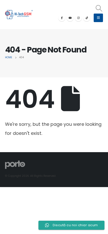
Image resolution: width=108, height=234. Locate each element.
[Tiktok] (86, 17)
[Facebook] (61, 17)
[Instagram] (78, 17)
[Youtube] (70, 17)
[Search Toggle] (99, 8)
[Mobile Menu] (98, 18)
